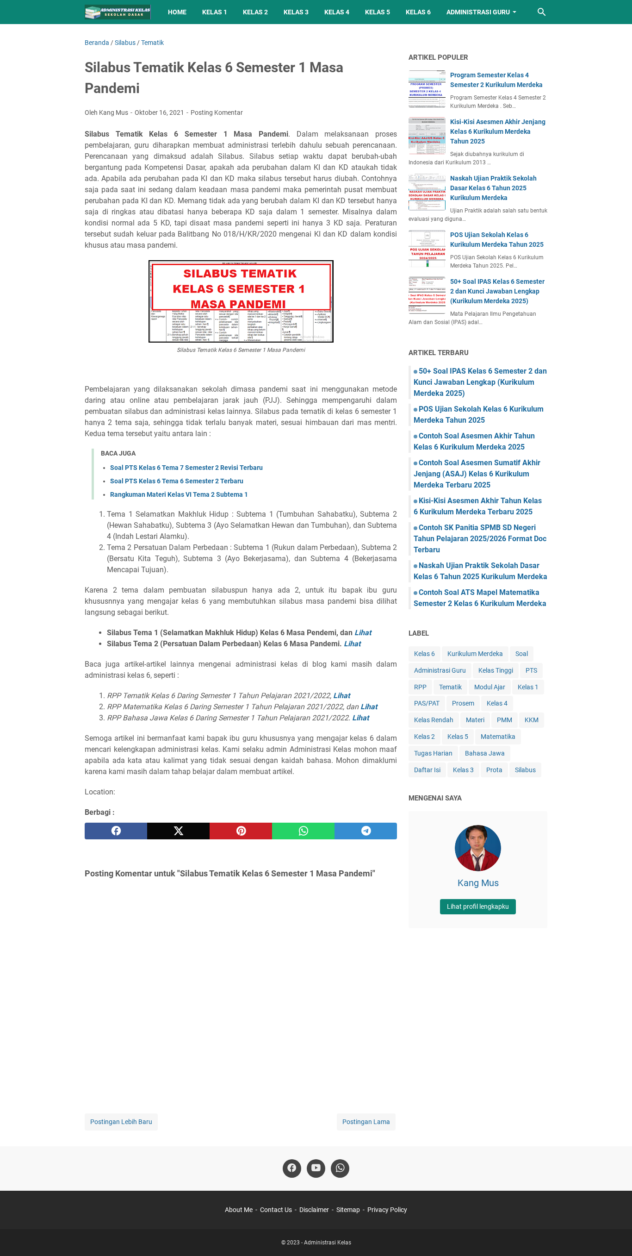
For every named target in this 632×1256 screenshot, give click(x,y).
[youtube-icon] (316, 1168)
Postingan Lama (366, 1121)
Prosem (463, 703)
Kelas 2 (255, 12)
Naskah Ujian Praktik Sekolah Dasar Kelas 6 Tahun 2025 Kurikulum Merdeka (493, 188)
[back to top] (613, 1235)
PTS (531, 670)
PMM (504, 720)
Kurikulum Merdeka (475, 653)
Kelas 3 (296, 12)
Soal (521, 653)
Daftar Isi (427, 770)
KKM (532, 720)
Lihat (362, 632)
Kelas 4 (336, 12)
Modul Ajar (489, 687)
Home (177, 12)
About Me (239, 1209)
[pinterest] (241, 831)
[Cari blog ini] (541, 12)
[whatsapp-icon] (340, 1168)
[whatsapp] (303, 831)
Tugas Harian (433, 753)
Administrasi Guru (478, 12)
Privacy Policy (387, 1209)
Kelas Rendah (433, 720)
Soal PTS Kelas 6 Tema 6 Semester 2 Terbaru (176, 481)
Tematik (450, 687)
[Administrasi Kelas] (118, 12)
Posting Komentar (217, 112)
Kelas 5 (377, 12)
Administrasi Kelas (327, 1242)
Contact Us (276, 1209)
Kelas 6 (418, 12)
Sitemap (348, 1209)
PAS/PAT (427, 703)
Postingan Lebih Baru (121, 1121)
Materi (475, 720)
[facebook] (116, 831)
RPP (420, 687)
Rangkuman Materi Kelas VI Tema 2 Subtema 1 (179, 494)
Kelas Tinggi (495, 670)
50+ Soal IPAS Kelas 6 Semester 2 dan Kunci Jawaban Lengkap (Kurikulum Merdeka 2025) (497, 291)
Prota (494, 770)
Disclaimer (314, 1209)
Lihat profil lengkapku (478, 906)
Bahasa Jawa (485, 753)
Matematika (498, 736)
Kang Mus (478, 882)
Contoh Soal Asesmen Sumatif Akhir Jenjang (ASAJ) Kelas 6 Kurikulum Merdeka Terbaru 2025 (477, 473)
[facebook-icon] (292, 1168)
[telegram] (366, 831)
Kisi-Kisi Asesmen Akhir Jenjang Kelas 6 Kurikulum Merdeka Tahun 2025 (497, 131)
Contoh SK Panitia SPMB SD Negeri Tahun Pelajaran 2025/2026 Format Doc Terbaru (480, 538)
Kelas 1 (214, 12)
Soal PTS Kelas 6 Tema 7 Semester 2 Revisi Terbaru (186, 467)
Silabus (525, 770)
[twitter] (178, 831)
